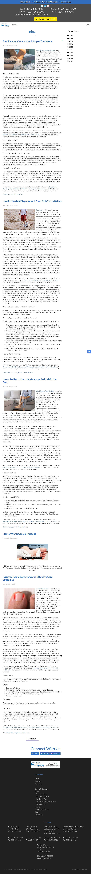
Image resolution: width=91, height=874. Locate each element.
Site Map (74, 869)
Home (37, 779)
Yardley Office (41, 804)
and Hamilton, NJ (43, 189)
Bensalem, (52, 187)
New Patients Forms (42, 809)
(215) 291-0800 (36, 11)
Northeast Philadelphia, (20, 189)
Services (38, 807)
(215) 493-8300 (66, 11)
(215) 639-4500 (35, 8)
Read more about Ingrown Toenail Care (16, 733)
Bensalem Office (41, 794)
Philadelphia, (7, 189)
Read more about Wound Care (13, 194)
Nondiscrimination (82, 869)
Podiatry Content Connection (40, 869)
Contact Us (39, 815)
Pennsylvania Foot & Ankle (30, 135)
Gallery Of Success (41, 789)
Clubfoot (39, 210)
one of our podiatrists (10, 135)
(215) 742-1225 (40, 14)
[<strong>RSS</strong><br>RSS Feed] (62, 40)
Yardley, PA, (33, 189)
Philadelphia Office (42, 796)
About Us (38, 781)
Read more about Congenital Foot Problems (18, 372)
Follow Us (45, 753)
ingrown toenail (43, 588)
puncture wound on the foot (46, 50)
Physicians (38, 784)
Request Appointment (45, 19)
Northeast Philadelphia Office (46, 802)
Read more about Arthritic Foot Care (15, 527)
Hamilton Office (41, 799)
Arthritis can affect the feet (45, 391)
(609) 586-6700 (68, 8)
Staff (36, 786)
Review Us (56, 753)
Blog (36, 812)
